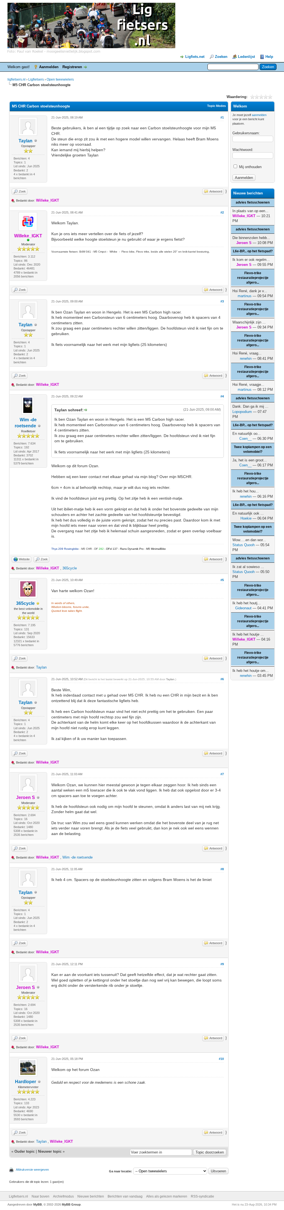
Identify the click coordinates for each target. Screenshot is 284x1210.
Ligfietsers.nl (18, 1196)
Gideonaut (243, 608)
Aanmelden (49, 67)
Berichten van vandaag (125, 1196)
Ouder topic (24, 1151)
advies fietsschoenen (253, 202)
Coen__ (245, 438)
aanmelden (259, 115)
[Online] (28, 240)
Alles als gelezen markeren (166, 1196)
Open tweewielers (60, 79)
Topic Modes (216, 105)
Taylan (25, 140)
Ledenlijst (246, 57)
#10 (221, 1058)
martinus (245, 296)
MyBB (37, 1204)
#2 (222, 212)
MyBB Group (71, 1204)
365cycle (69, 568)
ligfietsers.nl (16, 79)
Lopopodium (242, 412)
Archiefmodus (63, 1196)
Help (269, 57)
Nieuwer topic (50, 1151)
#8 (222, 869)
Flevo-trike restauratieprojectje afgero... (252, 277)
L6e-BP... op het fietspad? (253, 251)
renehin (246, 358)
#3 (222, 301)
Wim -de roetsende (77, 857)
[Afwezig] (38, 604)
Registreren (72, 67)
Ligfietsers (36, 79)
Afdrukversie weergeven (32, 1169)
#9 (222, 964)
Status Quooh (243, 545)
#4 (222, 396)
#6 (222, 679)
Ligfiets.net (194, 57)
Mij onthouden (250, 167)
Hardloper (25, 1081)
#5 (222, 580)
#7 (222, 774)
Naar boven (40, 1196)
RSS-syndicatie (202, 1196)
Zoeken (221, 57)
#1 (222, 117)
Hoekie (246, 518)
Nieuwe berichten (90, 1196)
